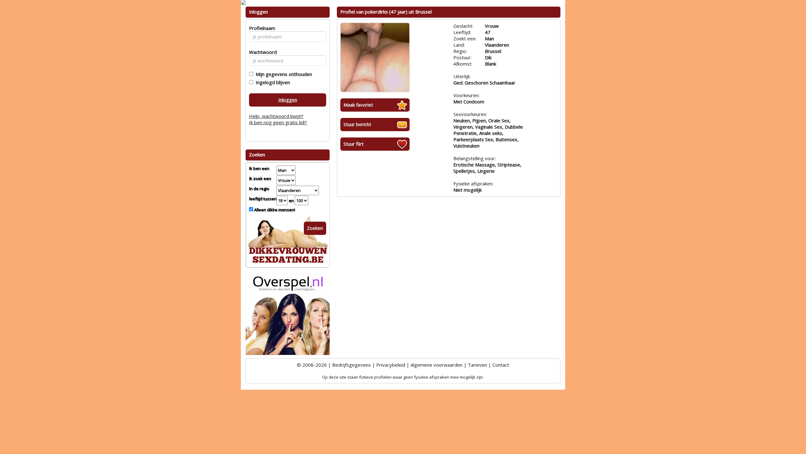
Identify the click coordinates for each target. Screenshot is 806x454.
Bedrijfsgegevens (351, 365)
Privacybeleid (390, 365)
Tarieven (477, 365)
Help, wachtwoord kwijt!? (276, 116)
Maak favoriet (358, 105)
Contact (500, 365)
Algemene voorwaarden (437, 365)
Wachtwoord (261, 52)
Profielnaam (261, 28)
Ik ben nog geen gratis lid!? (278, 122)
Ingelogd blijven (271, 82)
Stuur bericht (357, 124)
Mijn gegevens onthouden (282, 74)
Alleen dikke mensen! (274, 209)
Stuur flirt (353, 144)
